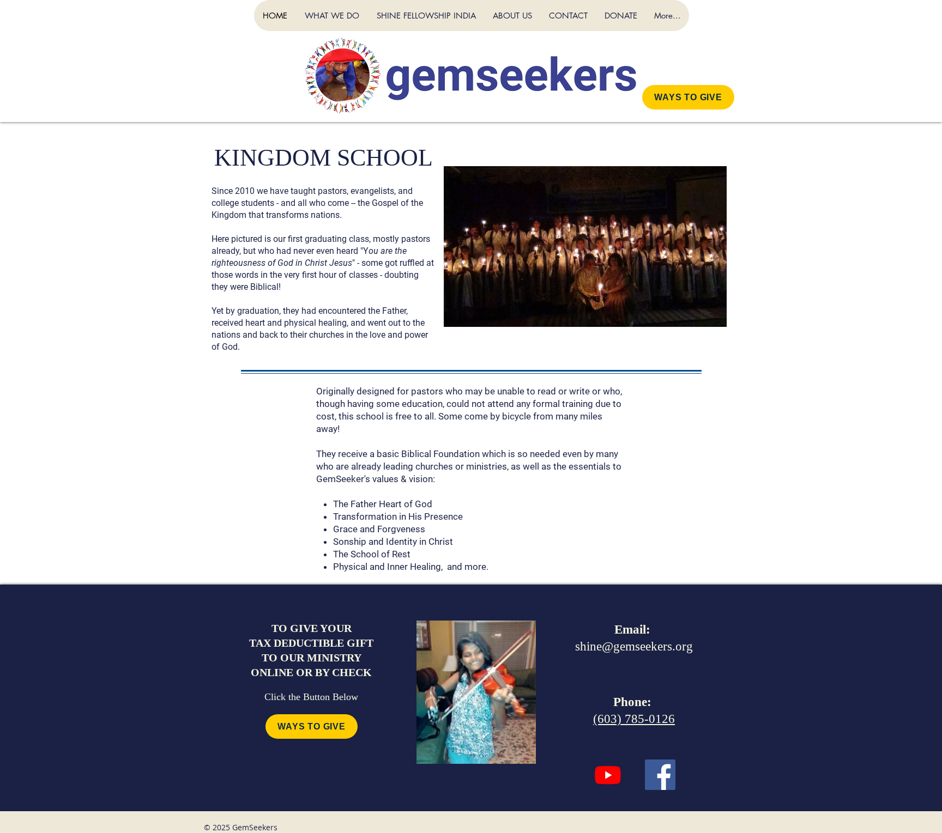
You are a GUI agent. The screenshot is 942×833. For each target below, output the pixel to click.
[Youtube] (608, 774)
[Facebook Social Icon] (660, 774)
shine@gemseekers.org (634, 646)
